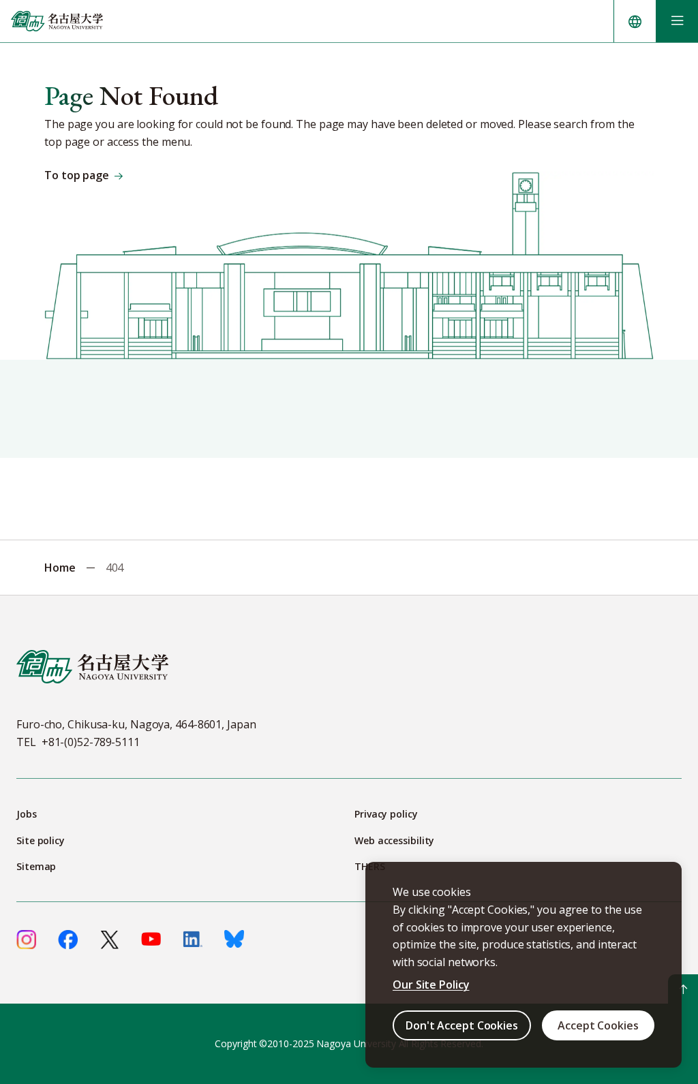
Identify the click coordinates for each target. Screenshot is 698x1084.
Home (60, 567)
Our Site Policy (431, 984)
